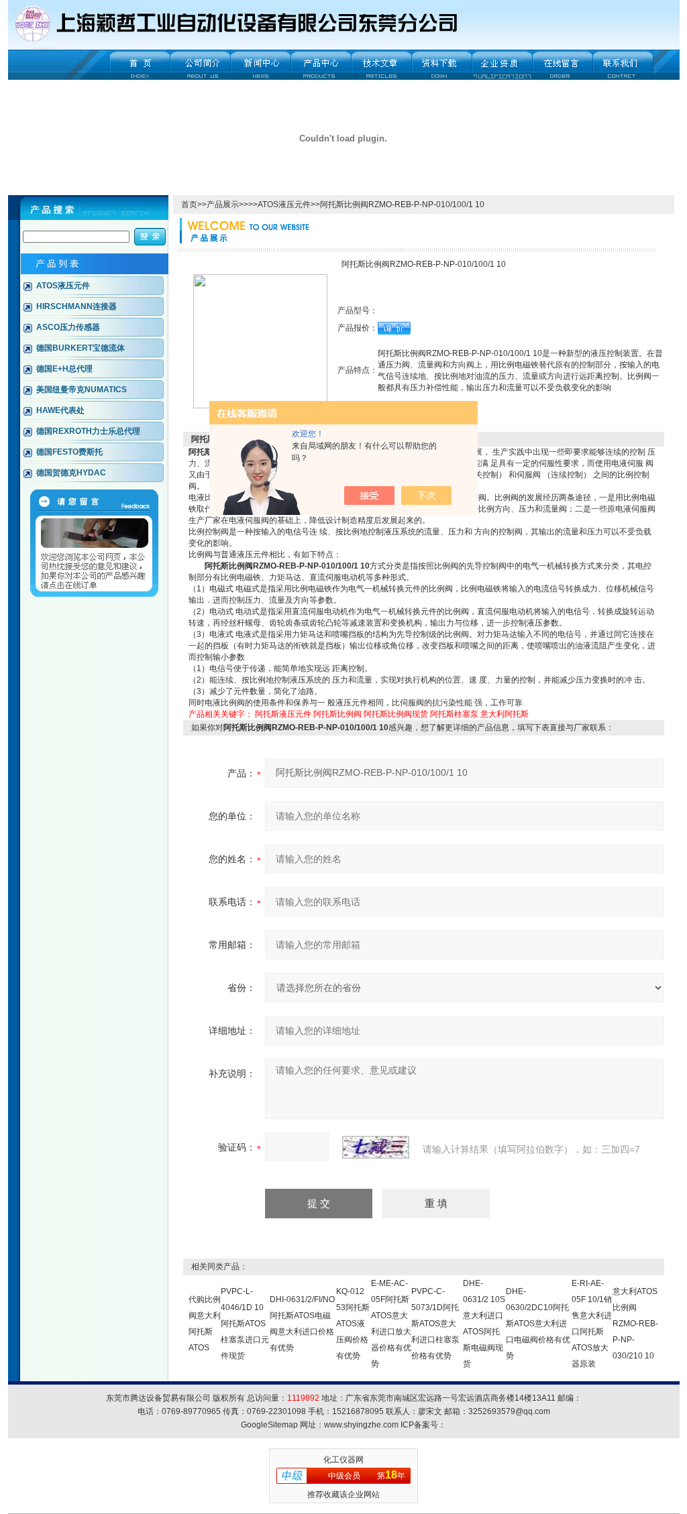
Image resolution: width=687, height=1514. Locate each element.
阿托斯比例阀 (337, 714)
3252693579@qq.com (509, 1411)
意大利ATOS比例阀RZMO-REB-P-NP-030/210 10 (635, 1323)
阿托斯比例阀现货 (396, 714)
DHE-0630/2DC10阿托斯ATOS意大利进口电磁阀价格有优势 (538, 1323)
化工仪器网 (343, 1459)
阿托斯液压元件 (283, 714)
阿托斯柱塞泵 (454, 714)
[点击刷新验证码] (375, 1147)
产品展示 (223, 204)
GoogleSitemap (269, 1425)
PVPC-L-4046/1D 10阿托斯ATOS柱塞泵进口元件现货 (245, 1323)
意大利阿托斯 (504, 714)
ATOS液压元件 (284, 204)
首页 (189, 204)
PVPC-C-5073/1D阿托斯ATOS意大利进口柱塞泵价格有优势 (435, 1323)
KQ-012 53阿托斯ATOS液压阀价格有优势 (353, 1323)
